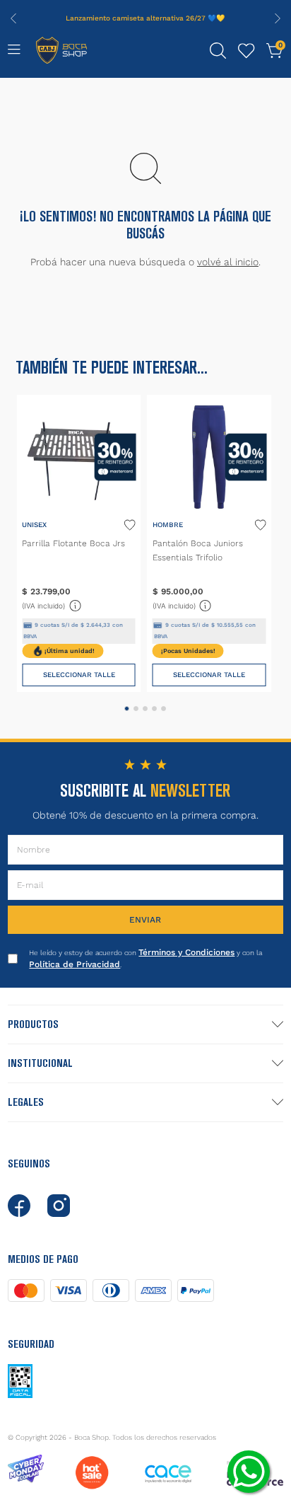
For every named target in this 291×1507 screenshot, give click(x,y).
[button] (218, 50)
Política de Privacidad (74, 964)
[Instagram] (58, 1205)
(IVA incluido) (52, 604)
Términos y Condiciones (186, 952)
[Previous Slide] (13, 18)
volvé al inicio (228, 261)
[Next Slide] (277, 18)
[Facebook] (19, 1205)
